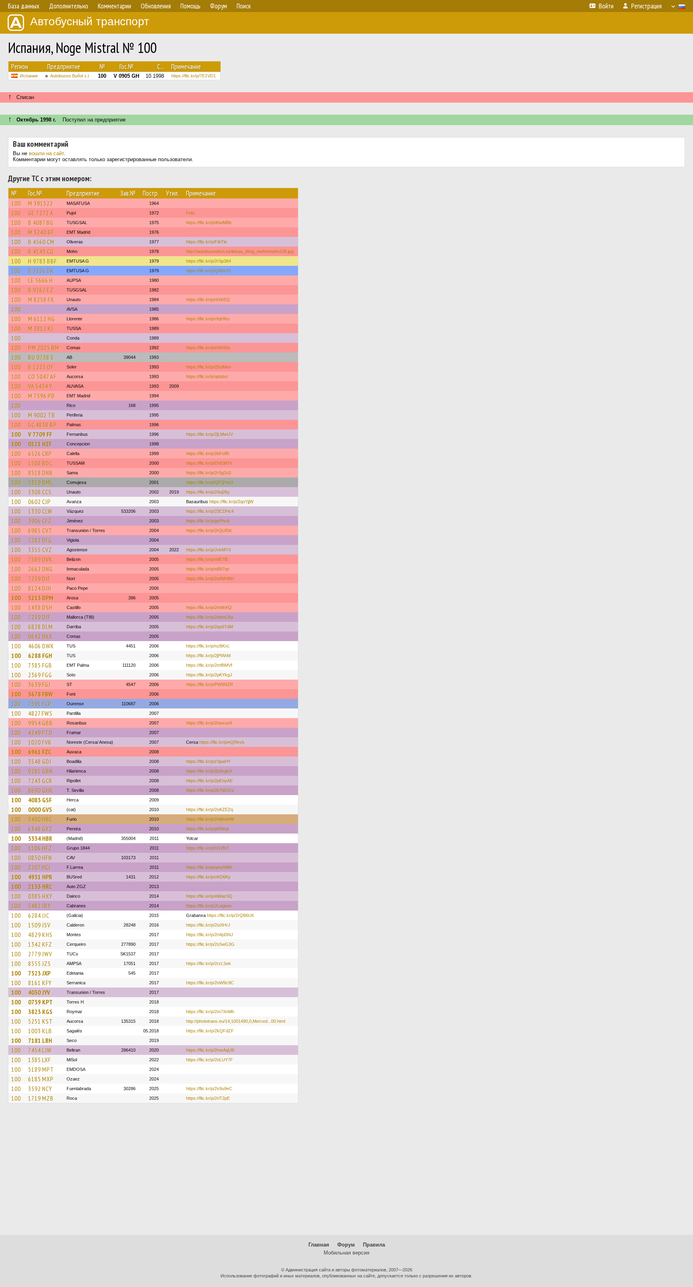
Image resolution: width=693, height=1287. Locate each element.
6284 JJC (38, 915)
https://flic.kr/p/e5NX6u (208, 347)
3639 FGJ (39, 684)
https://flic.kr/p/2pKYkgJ (209, 674)
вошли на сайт (46, 153)
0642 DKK (40, 636)
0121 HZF (40, 444)
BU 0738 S (41, 357)
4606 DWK (41, 646)
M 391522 (40, 203)
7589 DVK (40, 559)
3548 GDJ (39, 761)
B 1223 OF (41, 367)
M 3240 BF (41, 232)
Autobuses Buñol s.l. (70, 75)
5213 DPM (40, 598)
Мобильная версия (346, 1253)
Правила (374, 1245)
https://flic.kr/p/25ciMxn (208, 366)
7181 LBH (40, 1040)
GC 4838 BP (42, 425)
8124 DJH (39, 588)
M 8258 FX (41, 299)
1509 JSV (39, 925)
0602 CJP (39, 502)
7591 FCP (40, 704)
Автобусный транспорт (89, 21)
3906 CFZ (40, 521)
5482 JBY (39, 906)
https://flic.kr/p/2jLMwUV (209, 434)
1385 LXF (39, 1060)
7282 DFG (40, 540)
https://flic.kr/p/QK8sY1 (208, 270)
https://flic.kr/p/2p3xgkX (209, 771)
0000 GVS (40, 809)
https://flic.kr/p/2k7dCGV (210, 790)
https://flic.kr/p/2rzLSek (208, 963)
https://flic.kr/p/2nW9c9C (210, 982)
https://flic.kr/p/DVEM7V (209, 463)
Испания (29, 75)
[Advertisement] (346, 1173)
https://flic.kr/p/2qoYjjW (231, 501)
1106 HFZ (40, 848)
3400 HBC (40, 819)
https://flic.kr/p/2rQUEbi (208, 530)
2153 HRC (40, 886)
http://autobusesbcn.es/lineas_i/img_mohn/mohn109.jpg (240, 251)
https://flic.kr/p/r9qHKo (207, 318)
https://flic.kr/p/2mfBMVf (209, 665)
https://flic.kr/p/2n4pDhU (209, 934)
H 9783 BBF (42, 261)
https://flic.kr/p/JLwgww (208, 905)
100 (16, 203)
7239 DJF (39, 579)
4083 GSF (40, 800)
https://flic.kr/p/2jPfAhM (208, 655)
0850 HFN (40, 858)
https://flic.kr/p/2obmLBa (209, 617)
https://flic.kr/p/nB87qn (207, 569)
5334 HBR (40, 838)
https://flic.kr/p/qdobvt (207, 376)
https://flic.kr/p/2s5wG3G (210, 944)
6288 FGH (40, 656)
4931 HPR (40, 877)
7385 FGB (40, 665)
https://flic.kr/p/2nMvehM (210, 819)
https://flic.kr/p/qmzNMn (209, 867)
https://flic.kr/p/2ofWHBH (210, 578)
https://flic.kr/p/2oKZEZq (209, 809)
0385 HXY (40, 896)
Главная (318, 1245)
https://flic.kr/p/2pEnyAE (209, 780)
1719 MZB (41, 1098)
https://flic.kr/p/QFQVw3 (209, 482)
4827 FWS (40, 713)
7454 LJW (40, 1050)
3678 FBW (40, 694)
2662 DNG (40, 569)
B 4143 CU (41, 251)
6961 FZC (39, 752)
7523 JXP (39, 973)
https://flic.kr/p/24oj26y (208, 492)
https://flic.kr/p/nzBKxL (208, 646)
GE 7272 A (41, 213)
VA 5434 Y (40, 386)
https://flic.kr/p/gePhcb (207, 520)
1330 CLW (40, 511)
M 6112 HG (41, 319)
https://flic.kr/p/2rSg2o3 (208, 472)
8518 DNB (40, 473)
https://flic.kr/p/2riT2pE (208, 1098)
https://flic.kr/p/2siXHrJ (208, 925)
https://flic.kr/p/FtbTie (206, 241)
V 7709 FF (40, 434)
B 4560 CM (41, 242)
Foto (190, 212)
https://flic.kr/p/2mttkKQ (209, 607)
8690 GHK (40, 790)
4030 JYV (39, 992)
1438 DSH (40, 607)
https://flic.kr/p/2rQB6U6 (230, 915)
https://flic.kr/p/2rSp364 (208, 261)
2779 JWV (40, 954)
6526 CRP (40, 453)
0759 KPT (40, 1002)
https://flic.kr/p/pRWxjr (207, 828)
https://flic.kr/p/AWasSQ (209, 896)
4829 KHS (40, 935)
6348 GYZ (40, 829)
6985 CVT (40, 530)
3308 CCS (40, 492)
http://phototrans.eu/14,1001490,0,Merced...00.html (235, 1021)
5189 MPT (41, 1069)
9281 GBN (40, 771)
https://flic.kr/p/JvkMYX (208, 549)
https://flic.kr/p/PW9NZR (209, 684)
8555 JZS (39, 963)
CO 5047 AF (42, 376)
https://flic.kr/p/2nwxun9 (209, 722)
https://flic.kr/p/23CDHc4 (210, 511)
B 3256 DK (41, 271)
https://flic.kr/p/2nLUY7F (209, 1059)
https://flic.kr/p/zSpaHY (208, 761)
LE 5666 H (40, 280)
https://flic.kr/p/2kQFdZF (210, 1030)
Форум (346, 1245)
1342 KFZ (40, 944)
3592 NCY (40, 1089)
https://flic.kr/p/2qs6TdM (209, 626)
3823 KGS (40, 1012)
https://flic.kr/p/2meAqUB (210, 1050)
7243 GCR (40, 781)
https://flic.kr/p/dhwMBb (208, 222)
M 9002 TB (41, 415)
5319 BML (40, 482)
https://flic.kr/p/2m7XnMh (210, 1011)
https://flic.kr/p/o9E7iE (207, 559)
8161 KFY (40, 983)
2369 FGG (40, 675)
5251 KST (40, 1021)
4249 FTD (40, 732)
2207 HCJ (39, 867)
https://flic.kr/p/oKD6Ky (208, 876)
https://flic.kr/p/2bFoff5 (207, 453)
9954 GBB (40, 723)
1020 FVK (40, 742)
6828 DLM (40, 627)
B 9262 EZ (41, 290)
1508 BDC (40, 463)
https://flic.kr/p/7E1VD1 (193, 75)
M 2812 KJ (40, 328)
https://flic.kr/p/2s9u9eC (209, 1088)
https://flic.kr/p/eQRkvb (221, 742)
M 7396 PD (41, 396)
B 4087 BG (41, 223)
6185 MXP (41, 1079)
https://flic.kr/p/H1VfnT (207, 848)
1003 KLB (40, 1031)
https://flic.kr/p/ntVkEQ (208, 299)
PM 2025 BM (43, 348)
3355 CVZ (40, 550)
